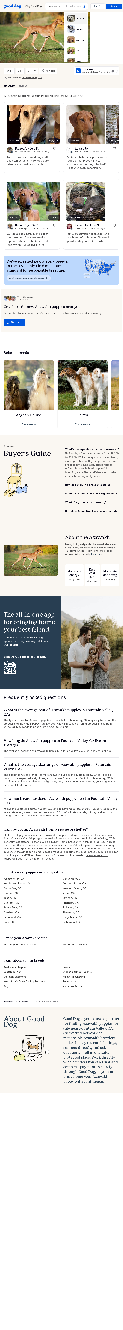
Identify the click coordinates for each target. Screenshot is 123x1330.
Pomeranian (70, 981)
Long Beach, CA (72, 917)
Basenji (67, 967)
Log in (97, 6)
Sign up (114, 6)
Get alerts (17, 322)
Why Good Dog (33, 6)
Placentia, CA (71, 912)
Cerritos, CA (11, 912)
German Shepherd (15, 976)
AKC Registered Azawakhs (20, 944)
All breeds (9, 1001)
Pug (6, 986)
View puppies (28, 424)
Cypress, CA (11, 902)
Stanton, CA (11, 893)
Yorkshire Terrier (73, 986)
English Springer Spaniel (77, 971)
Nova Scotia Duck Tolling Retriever (25, 981)
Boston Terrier (12, 971)
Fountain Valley (50, 1001)
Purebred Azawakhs (75, 944)
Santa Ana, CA (12, 888)
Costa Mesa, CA (72, 878)
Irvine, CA (69, 893)
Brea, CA (9, 922)
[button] (26, 124)
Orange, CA (70, 897)
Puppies (23, 85)
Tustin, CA (10, 897)
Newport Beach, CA (74, 888)
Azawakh (23, 1001)
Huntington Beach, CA (17, 883)
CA (35, 1001)
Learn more (97, 554)
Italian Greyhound (74, 976)
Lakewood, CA (12, 917)
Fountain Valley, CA (32, 77)
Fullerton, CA (71, 907)
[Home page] (13, 6)
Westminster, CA (14, 878)
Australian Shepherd (16, 967)
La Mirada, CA (71, 922)
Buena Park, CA (13, 907)
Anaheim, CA (71, 902)
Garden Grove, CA (74, 883)
